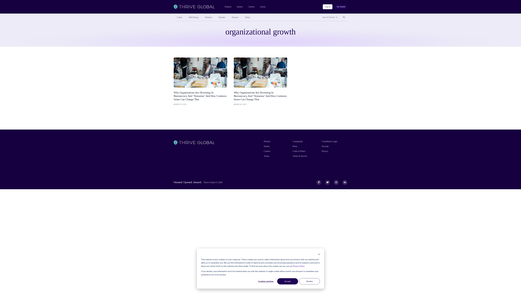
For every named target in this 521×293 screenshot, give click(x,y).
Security (325, 146)
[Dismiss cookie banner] (319, 254)
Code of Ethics (299, 151)
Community (298, 141)
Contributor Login (329, 141)
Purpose (235, 17)
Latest (179, 17)
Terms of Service (300, 156)
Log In (327, 7)
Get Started (341, 7)
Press (295, 146)
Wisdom (208, 17)
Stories (240, 7)
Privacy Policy (298, 266)
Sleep (247, 17)
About (262, 7)
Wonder (221, 17)
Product (228, 7)
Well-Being (193, 17)
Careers (251, 7)
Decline (309, 281)
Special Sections (328, 17)
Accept (288, 281)
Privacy (325, 151)
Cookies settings (266, 281)
